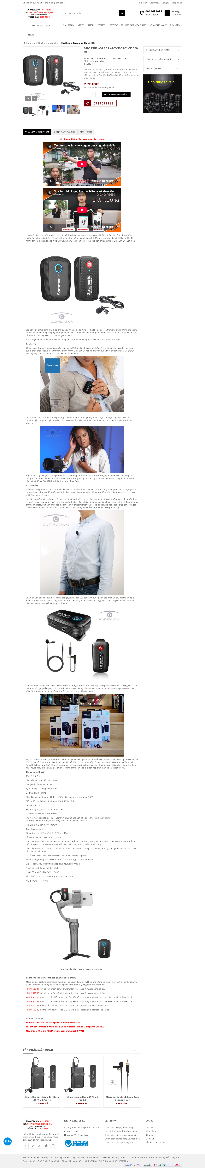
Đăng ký (165, 2)
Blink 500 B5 (33, 1005)
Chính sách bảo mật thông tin (119, 1142)
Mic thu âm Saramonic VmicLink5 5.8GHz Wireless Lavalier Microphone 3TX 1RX (65, 1026)
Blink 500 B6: (33, 1009)
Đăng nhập (177, 2)
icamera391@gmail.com (78, 1135)
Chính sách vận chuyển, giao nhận (121, 1135)
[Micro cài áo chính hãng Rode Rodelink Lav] (122, 1074)
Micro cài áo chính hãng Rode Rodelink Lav (122, 1098)
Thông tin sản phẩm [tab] (37, 132)
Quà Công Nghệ (158, 25)
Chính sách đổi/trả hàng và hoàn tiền (122, 1138)
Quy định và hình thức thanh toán (121, 1131)
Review (114, 25)
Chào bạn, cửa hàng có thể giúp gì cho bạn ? (44, 2)
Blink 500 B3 (33, 997)
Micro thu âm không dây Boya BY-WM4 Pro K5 (42, 1098)
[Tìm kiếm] (122, 13)
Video (81, 25)
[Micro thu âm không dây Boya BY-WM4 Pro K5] (42, 1074)
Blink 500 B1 (33, 989)
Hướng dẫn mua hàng (133, 25)
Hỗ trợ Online (154, 68)
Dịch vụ (102, 25)
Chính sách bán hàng (158, 50)
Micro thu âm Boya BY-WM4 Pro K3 (82, 1098)
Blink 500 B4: (33, 1001)
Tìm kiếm (143, 2)
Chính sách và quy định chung (119, 1127)
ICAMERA (123, 1161)
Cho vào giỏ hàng (118, 94)
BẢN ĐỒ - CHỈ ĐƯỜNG (155, 1142)
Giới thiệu (154, 2)
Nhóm (90, 25)
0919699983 (103, 103)
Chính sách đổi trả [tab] (64, 132)
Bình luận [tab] (86, 132)
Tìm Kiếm (175, 25)
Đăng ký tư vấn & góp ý (158, 59)
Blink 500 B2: (33, 993)
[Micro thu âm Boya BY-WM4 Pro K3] (82, 1074)
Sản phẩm (68, 25)
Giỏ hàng (149, 1138)
